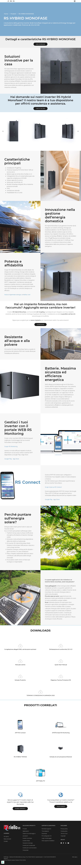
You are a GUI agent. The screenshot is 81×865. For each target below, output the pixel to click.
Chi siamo (6, 836)
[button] (3, 131)
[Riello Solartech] (12, 827)
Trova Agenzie (45, 831)
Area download (40, 44)
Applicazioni (26, 831)
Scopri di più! (40, 324)
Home (6, 14)
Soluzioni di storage (28, 843)
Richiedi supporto (20, 808)
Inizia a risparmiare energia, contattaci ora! (17, 294)
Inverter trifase (26, 840)
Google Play (8, 459)
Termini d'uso (64, 833)
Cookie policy (64, 831)
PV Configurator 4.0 (46, 836)
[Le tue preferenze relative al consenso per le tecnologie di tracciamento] (2, 862)
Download (44, 833)
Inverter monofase (27, 838)
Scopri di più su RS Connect (53, 487)
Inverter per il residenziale (29, 845)
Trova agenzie (61, 806)
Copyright (63, 836)
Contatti (6, 841)
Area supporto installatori (48, 840)
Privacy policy (64, 828)
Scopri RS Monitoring (10, 446)
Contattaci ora (40, 108)
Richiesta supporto (46, 828)
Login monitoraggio (47, 838)
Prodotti (13, 14)
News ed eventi (7, 839)
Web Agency (74, 857)
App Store (16, 459)
